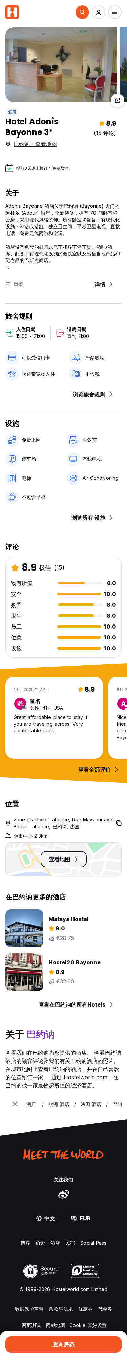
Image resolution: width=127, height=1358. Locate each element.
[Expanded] (15, 1104)
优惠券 (85, 1309)
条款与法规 (61, 1309)
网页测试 (31, 1325)
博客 (25, 1243)
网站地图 (55, 1325)
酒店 (12, 111)
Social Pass (93, 1243)
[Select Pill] (82, 12)
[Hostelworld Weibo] (63, 1194)
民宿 (70, 1243)
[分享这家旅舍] (117, 100)
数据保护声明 (29, 1309)
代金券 (105, 1309)
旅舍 (40, 1243)
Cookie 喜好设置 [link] (88, 1325)
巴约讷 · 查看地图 (35, 144)
